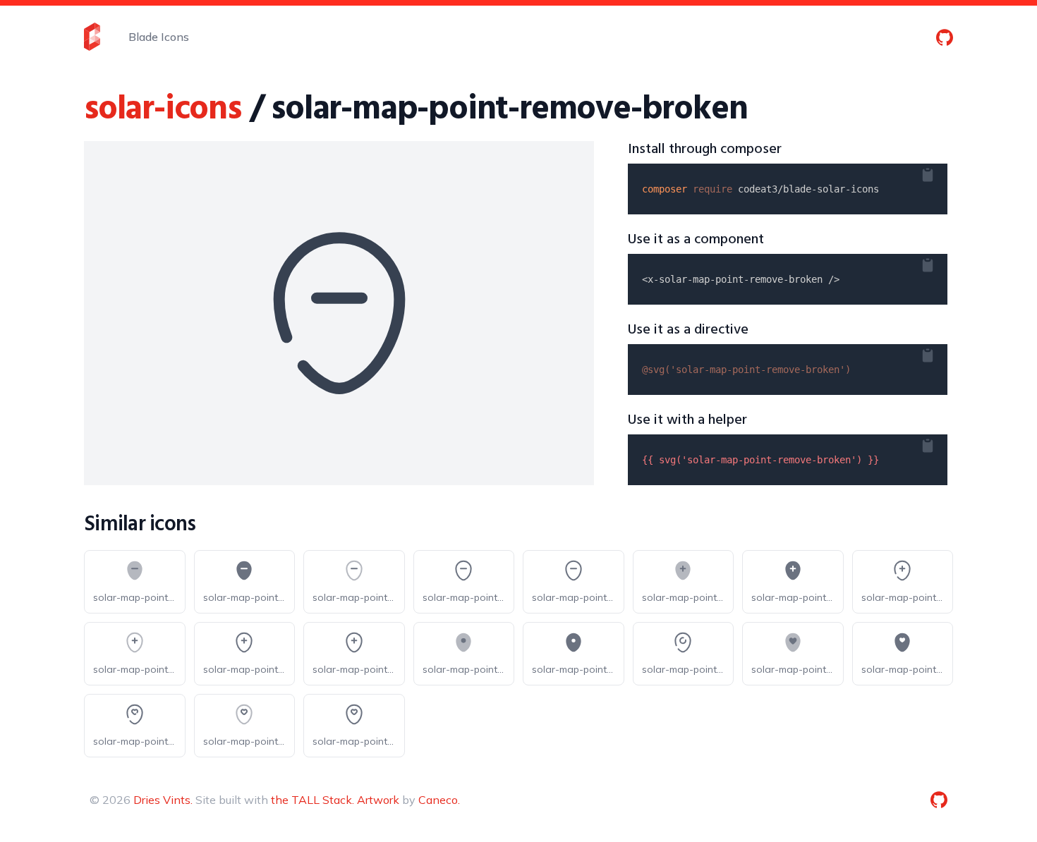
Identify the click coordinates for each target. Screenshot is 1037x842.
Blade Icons (158, 37)
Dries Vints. (163, 800)
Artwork (378, 800)
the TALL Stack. (312, 800)
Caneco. (439, 800)
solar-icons (162, 110)
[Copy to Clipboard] (938, 172)
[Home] (92, 37)
